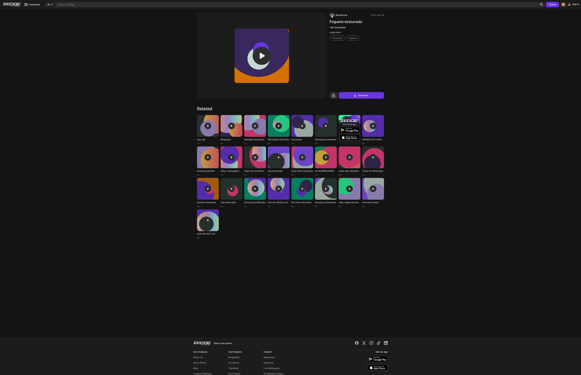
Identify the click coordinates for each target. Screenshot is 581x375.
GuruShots (233, 362)
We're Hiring (199, 362)
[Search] (541, 4)
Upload (552, 4)
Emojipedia (234, 357)
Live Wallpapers (272, 368)
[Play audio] (262, 56)
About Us (198, 357)
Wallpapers (269, 357)
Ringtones (269, 362)
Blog (195, 368)
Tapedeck (233, 368)
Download (363, 95)
